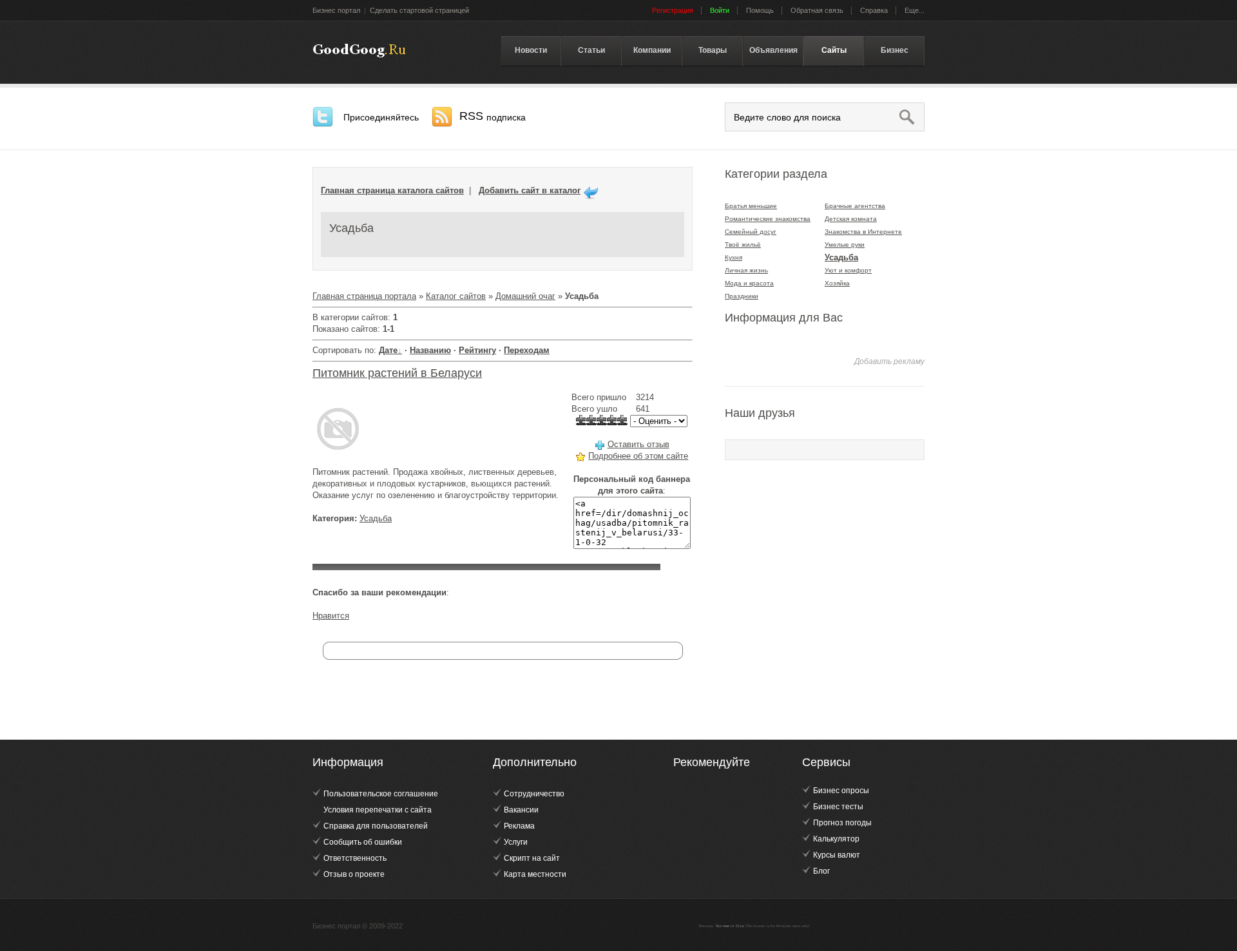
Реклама (519, 826)
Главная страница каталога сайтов (392, 190)
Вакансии (521, 809)
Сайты (834, 50)
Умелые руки (845, 244)
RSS (492, 116)
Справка (874, 10)
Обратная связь (817, 10)
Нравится (330, 615)
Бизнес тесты (838, 806)
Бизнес (894, 50)
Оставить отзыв (638, 444)
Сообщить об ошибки (362, 842)
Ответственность (355, 858)
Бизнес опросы (841, 790)
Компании (652, 50)
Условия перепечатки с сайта (377, 809)
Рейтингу (477, 350)
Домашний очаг (525, 296)
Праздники (741, 296)
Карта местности (535, 874)
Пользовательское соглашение (380, 793)
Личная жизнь (746, 270)
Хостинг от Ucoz (730, 926)
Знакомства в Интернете (863, 231)
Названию (430, 350)
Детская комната (851, 218)
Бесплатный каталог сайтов (359, 51)
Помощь (760, 10)
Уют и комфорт (848, 270)
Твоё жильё (743, 244)
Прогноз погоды (842, 822)
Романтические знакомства (767, 218)
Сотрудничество (534, 793)
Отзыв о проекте (354, 874)
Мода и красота (749, 283)
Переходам (527, 350)
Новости (531, 50)
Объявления (773, 50)
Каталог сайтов (456, 296)
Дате (388, 350)
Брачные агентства (855, 205)
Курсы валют (836, 855)
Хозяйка (837, 283)
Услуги (516, 842)
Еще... (915, 10)
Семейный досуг (750, 231)
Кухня (733, 257)
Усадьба (376, 518)
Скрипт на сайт (532, 858)
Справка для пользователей (375, 826)
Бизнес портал (336, 10)
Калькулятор (836, 838)
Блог (821, 871)
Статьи (591, 50)
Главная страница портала (364, 296)
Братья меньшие (751, 205)
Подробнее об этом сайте (638, 456)
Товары (712, 50)
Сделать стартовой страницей (419, 10)
